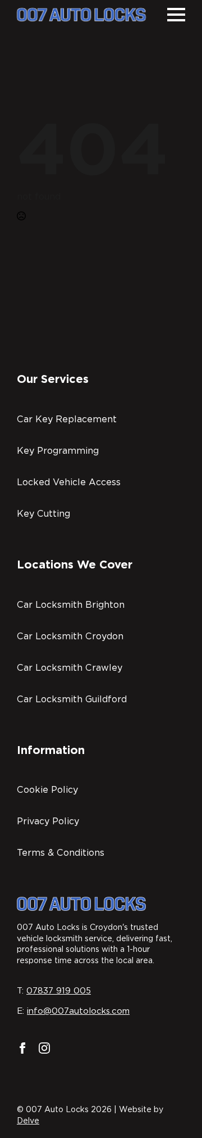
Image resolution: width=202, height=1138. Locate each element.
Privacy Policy (48, 821)
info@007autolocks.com (78, 1011)
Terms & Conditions (60, 852)
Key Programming (58, 450)
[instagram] (44, 1048)
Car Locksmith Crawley (69, 667)
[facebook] (22, 1048)
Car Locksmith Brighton (71, 604)
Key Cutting (43, 513)
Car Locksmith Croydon (70, 636)
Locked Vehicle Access (69, 482)
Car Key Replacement (67, 419)
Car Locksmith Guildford (72, 699)
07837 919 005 (58, 991)
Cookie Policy (47, 789)
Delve (28, 1120)
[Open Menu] (176, 15)
